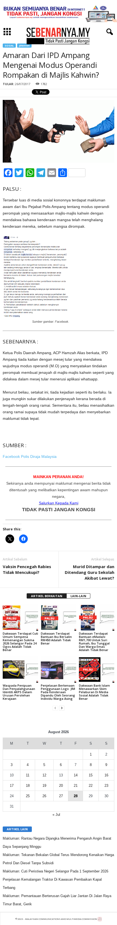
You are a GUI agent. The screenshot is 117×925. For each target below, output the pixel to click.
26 (44, 796)
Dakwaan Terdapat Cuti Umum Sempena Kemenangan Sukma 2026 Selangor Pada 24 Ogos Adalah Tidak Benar (20, 641)
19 (44, 786)
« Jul (56, 815)
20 (61, 786)
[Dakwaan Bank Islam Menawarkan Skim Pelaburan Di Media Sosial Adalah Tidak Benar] (96, 669)
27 (61, 796)
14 (76, 775)
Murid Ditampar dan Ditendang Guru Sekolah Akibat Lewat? (89, 572)
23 (106, 786)
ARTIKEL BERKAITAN (46, 596)
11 (27, 775)
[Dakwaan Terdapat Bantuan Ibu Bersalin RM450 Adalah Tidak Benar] (58, 617)
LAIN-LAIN (78, 596)
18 (28, 786)
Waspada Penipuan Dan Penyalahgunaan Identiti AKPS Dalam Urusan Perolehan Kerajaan (19, 692)
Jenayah (24, 45)
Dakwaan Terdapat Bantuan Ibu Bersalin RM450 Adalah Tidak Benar (56, 638)
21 (76, 786)
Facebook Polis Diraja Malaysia (30, 456)
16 (106, 775)
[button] (109, 32)
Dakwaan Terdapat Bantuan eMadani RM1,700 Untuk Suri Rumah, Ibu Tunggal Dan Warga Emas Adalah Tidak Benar (94, 641)
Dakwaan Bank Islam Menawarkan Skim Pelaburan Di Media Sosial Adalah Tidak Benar (94, 692)
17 (12, 786)
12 (44, 775)
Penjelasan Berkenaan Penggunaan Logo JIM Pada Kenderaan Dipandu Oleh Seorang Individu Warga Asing (58, 692)
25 (28, 796)
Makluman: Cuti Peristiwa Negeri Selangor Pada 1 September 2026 (55, 871)
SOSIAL (9, 45)
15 (91, 775)
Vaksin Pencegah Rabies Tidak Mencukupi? (27, 569)
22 (91, 786)
